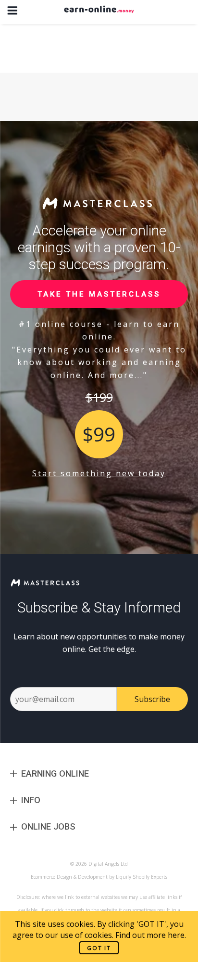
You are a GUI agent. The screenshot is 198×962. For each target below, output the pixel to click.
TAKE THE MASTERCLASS (99, 294)
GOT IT (99, 947)
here (176, 935)
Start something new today (99, 473)
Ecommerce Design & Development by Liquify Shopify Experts (99, 876)
